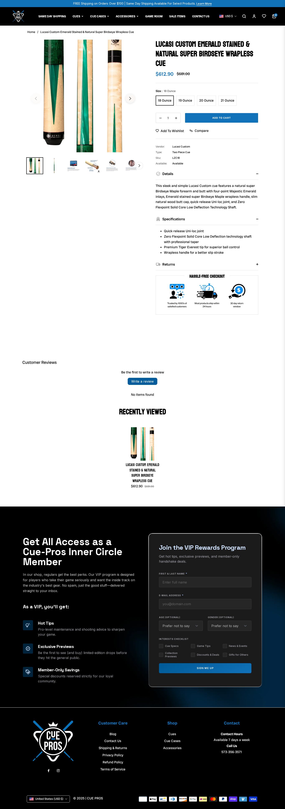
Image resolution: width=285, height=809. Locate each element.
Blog (113, 734)
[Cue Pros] (18, 16)
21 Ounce (227, 100)
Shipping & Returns (113, 748)
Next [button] (130, 98)
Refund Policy (113, 762)
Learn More (204, 3)
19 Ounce (185, 100)
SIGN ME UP (205, 668)
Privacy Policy (112, 755)
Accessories (172, 748)
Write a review (142, 381)
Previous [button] (35, 98)
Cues (172, 734)
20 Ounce (206, 100)
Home (31, 32)
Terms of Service (112, 769)
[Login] (254, 16)
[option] (83, 96)
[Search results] (244, 16)
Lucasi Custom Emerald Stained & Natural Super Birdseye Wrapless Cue (142, 472)
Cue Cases (172, 741)
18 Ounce (165, 100)
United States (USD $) (49, 799)
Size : (166, 91)
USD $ (229, 16)
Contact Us (112, 741)
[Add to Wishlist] (264, 16)
